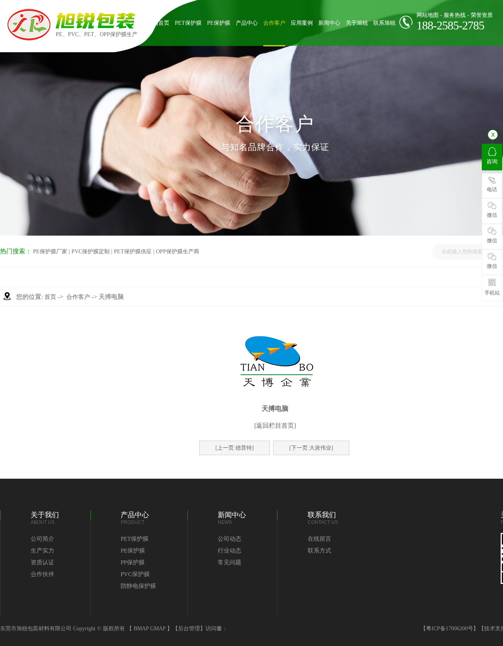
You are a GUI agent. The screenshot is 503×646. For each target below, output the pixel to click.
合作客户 (274, 23)
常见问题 (229, 562)
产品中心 (247, 23)
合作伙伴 (42, 574)
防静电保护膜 (138, 586)
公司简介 (42, 539)
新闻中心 (329, 23)
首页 (50, 297)
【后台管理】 (189, 628)
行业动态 (229, 550)
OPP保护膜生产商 (177, 251)
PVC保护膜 (135, 574)
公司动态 (229, 539)
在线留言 (319, 539)
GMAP (157, 628)
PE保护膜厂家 (50, 251)
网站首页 (158, 23)
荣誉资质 (482, 15)
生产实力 (42, 550)
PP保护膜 (133, 562)
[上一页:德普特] (234, 448)
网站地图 (428, 15)
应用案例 (302, 23)
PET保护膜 (188, 23)
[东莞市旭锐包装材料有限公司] (29, 39)
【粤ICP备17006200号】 (449, 628)
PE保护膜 (218, 23)
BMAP (141, 628)
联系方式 (319, 550)
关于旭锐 (357, 23)
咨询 (491, 162)
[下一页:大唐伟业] (311, 448)
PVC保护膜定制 (91, 251)
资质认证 (42, 562)
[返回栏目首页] (275, 425)
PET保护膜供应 (133, 251)
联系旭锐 (384, 23)
